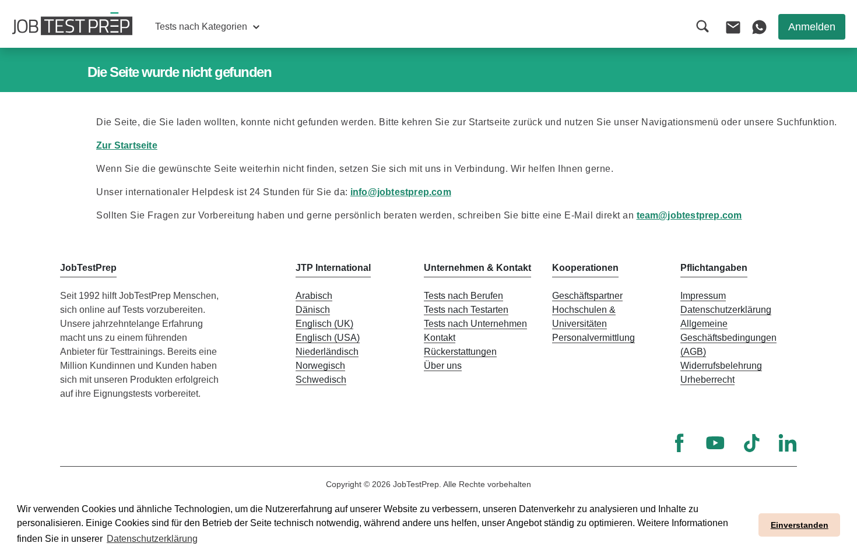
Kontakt (439, 338)
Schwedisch (321, 380)
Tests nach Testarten (466, 310)
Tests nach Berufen (463, 296)
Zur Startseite (126, 145)
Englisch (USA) (328, 338)
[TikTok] (751, 442)
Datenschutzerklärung (725, 310)
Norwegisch (320, 366)
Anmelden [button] (811, 27)
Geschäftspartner (587, 296)
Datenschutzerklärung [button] (152, 539)
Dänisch (313, 310)
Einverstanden (799, 525)
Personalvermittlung (593, 338)
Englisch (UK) (324, 324)
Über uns (443, 366)
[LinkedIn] (787, 442)
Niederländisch (327, 352)
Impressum (703, 296)
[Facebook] (679, 442)
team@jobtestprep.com (689, 215)
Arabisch (314, 296)
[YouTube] (715, 442)
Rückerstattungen (460, 352)
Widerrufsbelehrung (721, 366)
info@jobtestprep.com (400, 192)
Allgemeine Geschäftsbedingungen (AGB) (728, 338)
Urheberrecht (707, 380)
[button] (207, 26)
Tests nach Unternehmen (475, 324)
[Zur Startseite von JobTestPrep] (72, 24)
